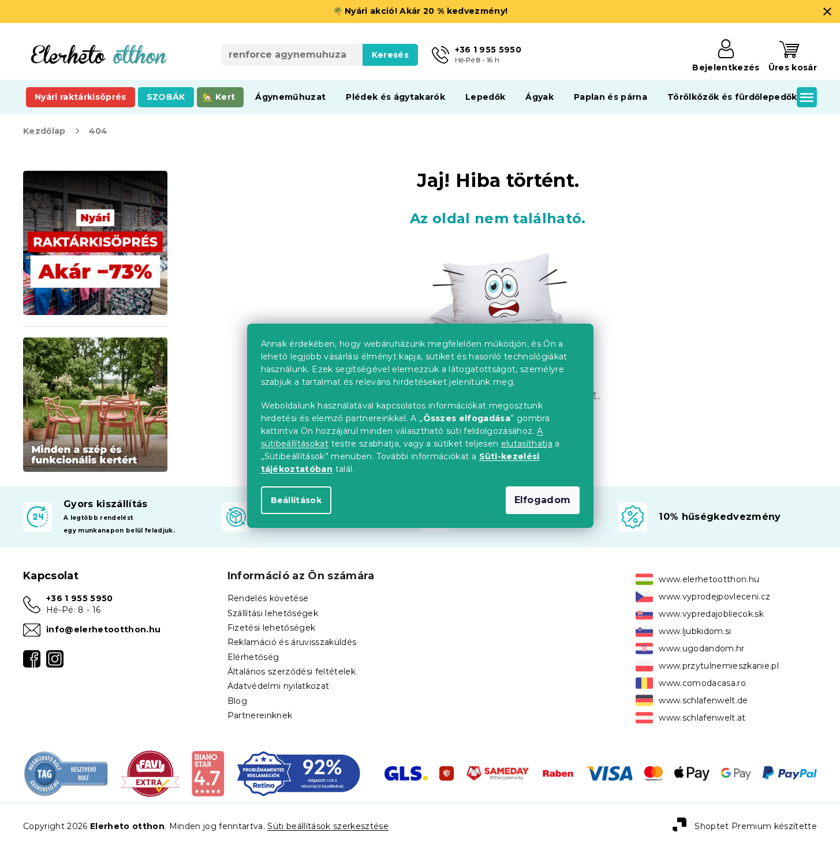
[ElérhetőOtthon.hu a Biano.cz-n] (207, 772)
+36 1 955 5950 (79, 598)
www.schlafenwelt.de (703, 700)
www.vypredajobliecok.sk (711, 614)
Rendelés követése (268, 598)
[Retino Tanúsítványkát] (298, 772)
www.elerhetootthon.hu (709, 579)
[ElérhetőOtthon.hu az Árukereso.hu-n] (66, 772)
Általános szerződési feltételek (291, 671)
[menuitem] (80, 97)
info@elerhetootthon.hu (103, 629)
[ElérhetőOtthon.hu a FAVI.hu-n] (150, 772)
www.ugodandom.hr (701, 648)
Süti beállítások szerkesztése (328, 826)
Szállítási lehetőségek (272, 613)
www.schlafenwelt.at (702, 718)
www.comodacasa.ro (702, 683)
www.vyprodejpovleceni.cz (714, 596)
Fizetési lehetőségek (271, 628)
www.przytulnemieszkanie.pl (719, 666)
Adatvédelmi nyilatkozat (278, 686)
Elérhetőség (253, 657)
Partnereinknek (260, 715)
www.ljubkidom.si (695, 631)
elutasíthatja (526, 444)
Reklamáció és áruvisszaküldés (292, 642)
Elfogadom (542, 499)
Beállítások (296, 500)
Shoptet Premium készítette (756, 826)
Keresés (390, 55)
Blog (237, 701)
